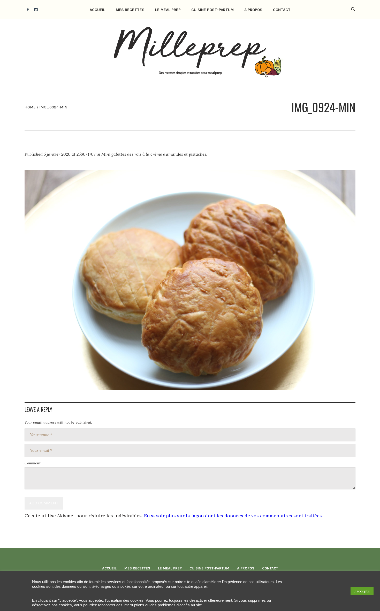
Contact (270, 568)
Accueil (109, 568)
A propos (245, 568)
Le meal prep (170, 568)
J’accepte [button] (362, 591)
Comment (33, 463)
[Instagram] (36, 9)
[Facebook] (28, 9)
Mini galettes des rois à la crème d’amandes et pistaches (153, 154)
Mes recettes (137, 568)
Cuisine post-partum (209, 568)
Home (30, 107)
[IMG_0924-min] (190, 280)
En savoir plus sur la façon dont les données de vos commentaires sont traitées (233, 516)
